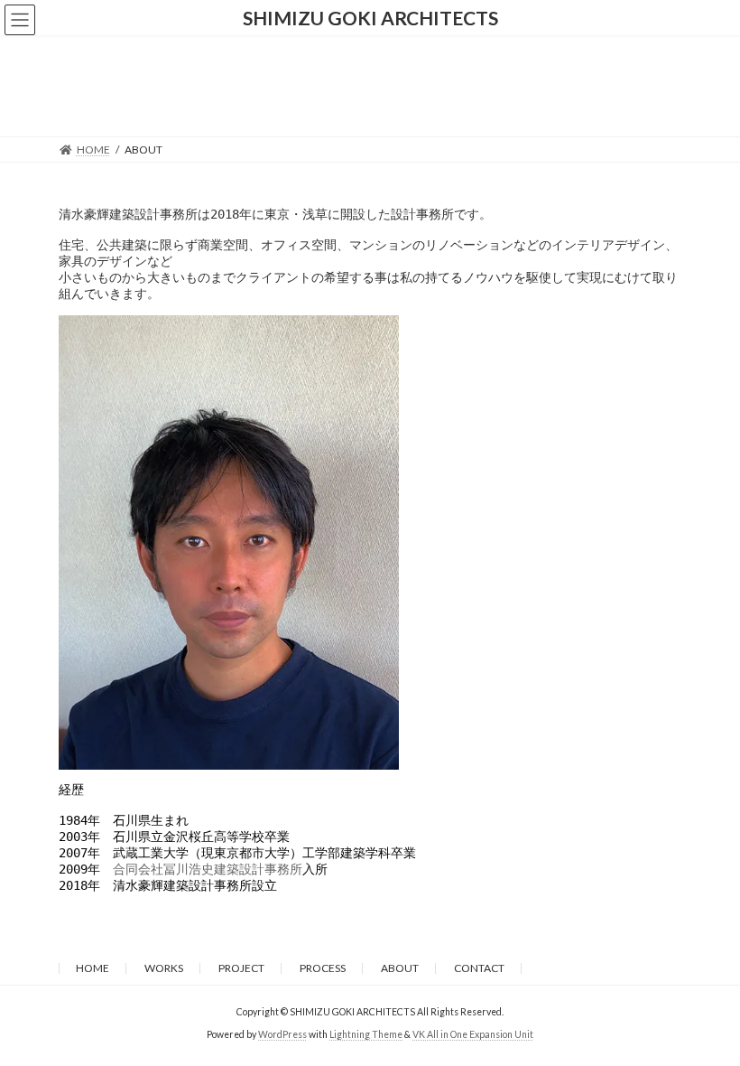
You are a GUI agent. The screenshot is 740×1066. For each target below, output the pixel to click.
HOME (92, 968)
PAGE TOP (706, 1015)
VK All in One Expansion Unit (472, 1034)
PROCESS (323, 968)
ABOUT (400, 968)
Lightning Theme (365, 1034)
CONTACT (479, 968)
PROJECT (241, 968)
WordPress (282, 1034)
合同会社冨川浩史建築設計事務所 (207, 869)
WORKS (163, 968)
